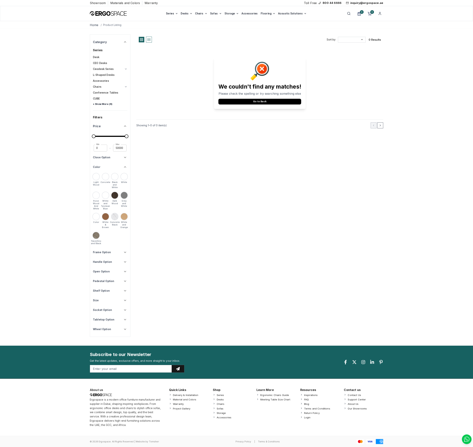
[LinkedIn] (372, 362)
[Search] (349, 13)
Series (170, 13)
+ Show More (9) (102, 104)
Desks (184, 13)
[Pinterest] (381, 362)
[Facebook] (345, 362)
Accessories (249, 13)
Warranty (151, 3)
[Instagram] (363, 362)
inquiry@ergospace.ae (366, 3)
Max (118, 144)
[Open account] (380, 13)
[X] (354, 362)
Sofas (214, 13)
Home (94, 25)
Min (98, 144)
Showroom (98, 3)
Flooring (266, 13)
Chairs (199, 13)
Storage (229, 13)
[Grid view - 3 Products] (141, 40)
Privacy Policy (243, 441)
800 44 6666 (332, 3)
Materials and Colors (125, 3)
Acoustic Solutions (290, 13)
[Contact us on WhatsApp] (466, 439)
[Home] (108, 13)
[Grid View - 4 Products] (149, 40)
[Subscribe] (178, 368)
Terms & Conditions (269, 441)
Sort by (331, 39)
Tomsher (154, 441)
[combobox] (351, 39)
